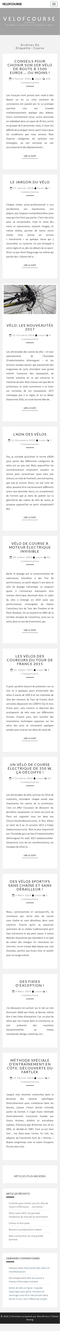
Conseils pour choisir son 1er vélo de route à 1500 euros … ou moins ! (30, 67)
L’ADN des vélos (30, 434)
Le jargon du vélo (30, 182)
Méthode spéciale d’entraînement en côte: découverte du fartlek (30, 1066)
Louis (38, 78)
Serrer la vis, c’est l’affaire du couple (28, 1298)
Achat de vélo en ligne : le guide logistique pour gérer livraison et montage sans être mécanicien (27, 1291)
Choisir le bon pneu (19, 1223)
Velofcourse (12, 4)
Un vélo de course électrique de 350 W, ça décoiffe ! (30, 768)
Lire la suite (31, 155)
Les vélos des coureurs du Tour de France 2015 (30, 660)
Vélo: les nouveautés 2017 (30, 327)
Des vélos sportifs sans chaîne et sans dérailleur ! (30, 885)
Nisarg (30, 1319)
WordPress (43, 1316)
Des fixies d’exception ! (30, 983)
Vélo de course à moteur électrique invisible (30, 547)
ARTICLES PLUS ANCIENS (29, 1176)
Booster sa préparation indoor (25, 1229)
